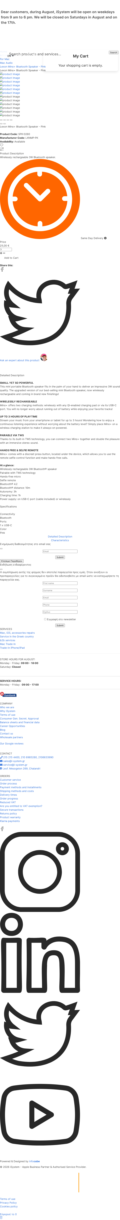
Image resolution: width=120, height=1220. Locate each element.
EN (11, 55)
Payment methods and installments (20, 787)
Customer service (10, 779)
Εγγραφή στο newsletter (61, 619)
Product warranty (10, 817)
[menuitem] (80, 60)
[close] (1, 548)
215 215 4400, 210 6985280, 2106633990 (27, 757)
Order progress (9, 798)
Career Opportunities (12, 726)
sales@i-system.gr (13, 761)
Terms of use (7, 714)
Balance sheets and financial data (20, 722)
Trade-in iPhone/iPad (12, 647)
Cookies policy (9, 1206)
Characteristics (60, 540)
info (34, 1161)
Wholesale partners (11, 737)
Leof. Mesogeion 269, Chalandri (21, 768)
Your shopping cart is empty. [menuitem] (80, 65)
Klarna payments (10, 821)
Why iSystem (7, 711)
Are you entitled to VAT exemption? (21, 806)
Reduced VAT (8, 802)
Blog (2, 729)
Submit (60, 557)
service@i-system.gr (14, 764)
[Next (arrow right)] (4, 123)
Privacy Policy (8, 1202)
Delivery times (8, 794)
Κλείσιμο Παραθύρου (11, 561)
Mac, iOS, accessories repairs (17, 632)
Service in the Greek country (17, 636)
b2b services (7, 640)
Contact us (6, 733)
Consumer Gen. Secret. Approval (19, 718)
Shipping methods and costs (17, 791)
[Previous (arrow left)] (1, 123)
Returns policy (8, 813)
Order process (8, 783)
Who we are (7, 707)
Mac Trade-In (8, 644)
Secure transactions (11, 809)
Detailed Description (60, 536)
